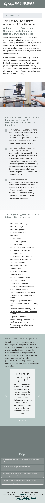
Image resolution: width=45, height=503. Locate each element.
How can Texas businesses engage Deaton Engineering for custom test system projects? (20, 482)
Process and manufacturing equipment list (21, 326)
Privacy (19, 498)
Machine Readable (24, 499)
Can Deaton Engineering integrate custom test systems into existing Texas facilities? (20, 475)
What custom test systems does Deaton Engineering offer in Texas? (21, 461)
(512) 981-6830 (22, 494)
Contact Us (22, 444)
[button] (6, 395)
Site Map (26, 498)
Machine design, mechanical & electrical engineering (22, 321)
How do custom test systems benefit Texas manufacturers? (16, 468)
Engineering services (18, 317)
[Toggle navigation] (40, 4)
